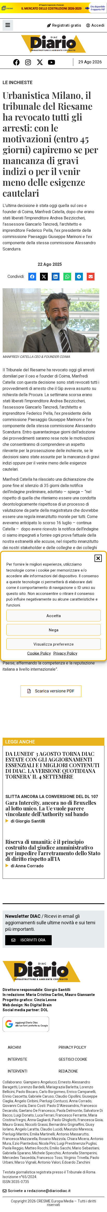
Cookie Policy (39, 653)
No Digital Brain (38, 1005)
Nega (53, 630)
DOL (44, 1010)
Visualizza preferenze (54, 644)
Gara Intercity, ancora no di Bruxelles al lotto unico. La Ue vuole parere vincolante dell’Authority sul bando (50, 808)
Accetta (53, 615)
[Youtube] (51, 62)
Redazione (68, 1071)
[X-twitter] (40, 62)
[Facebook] (16, 62)
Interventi (17, 1071)
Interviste (17, 1059)
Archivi (14, 1047)
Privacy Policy (65, 653)
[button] (98, 558)
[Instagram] (28, 62)
